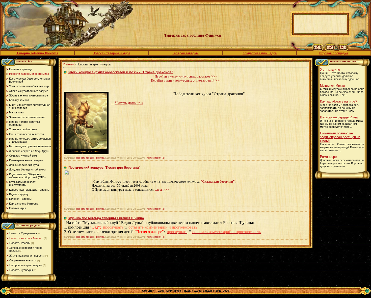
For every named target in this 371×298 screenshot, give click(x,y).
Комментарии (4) (156, 237)
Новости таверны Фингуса (26, 238)
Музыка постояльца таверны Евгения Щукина (106, 218)
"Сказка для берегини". (217, 181)
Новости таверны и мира (111, 53)
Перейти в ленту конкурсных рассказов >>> (186, 76)
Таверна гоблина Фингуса (37, 53)
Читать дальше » (129, 103)
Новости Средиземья (23, 233)
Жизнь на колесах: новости (26, 255)
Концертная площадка (260, 53)
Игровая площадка (333, 53)
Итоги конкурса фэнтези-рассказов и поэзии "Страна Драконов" (120, 72)
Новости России (19, 242)
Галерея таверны (185, 53)
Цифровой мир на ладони (25, 265)
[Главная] (317, 49)
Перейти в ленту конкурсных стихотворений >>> (185, 80)
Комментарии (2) (156, 158)
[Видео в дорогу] (343, 49)
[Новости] (330, 49)
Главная (68, 64)
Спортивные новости (22, 260)
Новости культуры (21, 269)
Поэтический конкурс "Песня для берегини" (104, 167)
